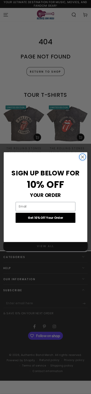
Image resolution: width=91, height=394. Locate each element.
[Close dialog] (82, 157)
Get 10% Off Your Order (45, 217)
